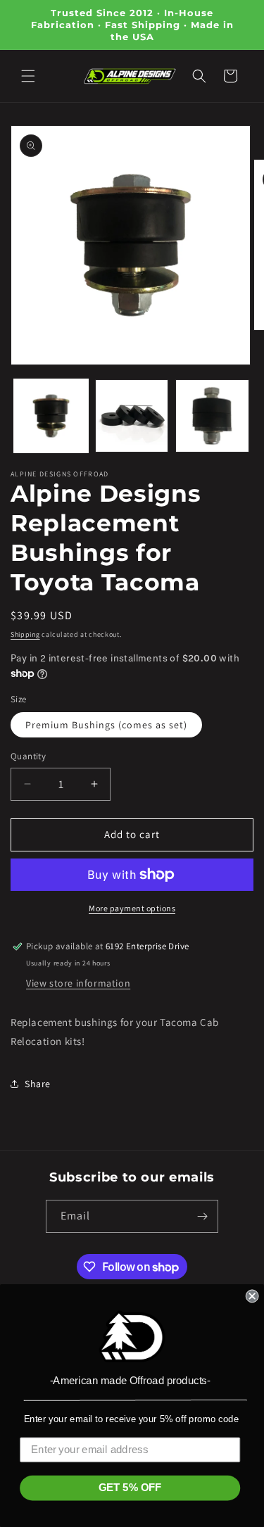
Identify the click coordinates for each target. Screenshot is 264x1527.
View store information (78, 983)
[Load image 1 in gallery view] (51, 416)
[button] (28, 76)
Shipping (25, 634)
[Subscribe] (202, 1216)
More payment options (132, 908)
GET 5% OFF (130, 1487)
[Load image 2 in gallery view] (132, 416)
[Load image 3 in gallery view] (212, 416)
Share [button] (38, 1083)
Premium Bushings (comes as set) (106, 724)
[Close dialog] (252, 1296)
